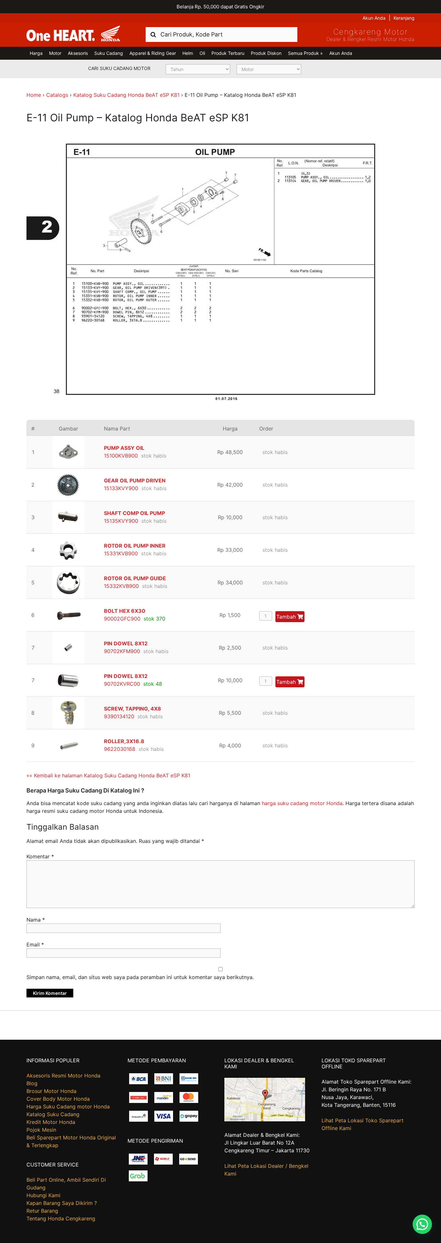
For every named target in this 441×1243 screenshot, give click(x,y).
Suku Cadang (108, 53)
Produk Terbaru (227, 53)
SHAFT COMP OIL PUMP (134, 513)
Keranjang (404, 18)
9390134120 (119, 716)
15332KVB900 (121, 586)
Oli (202, 53)
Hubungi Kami (43, 1195)
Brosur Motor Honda (51, 1091)
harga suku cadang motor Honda (302, 803)
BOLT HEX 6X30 (124, 611)
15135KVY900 (121, 521)
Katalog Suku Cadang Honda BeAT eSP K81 (126, 95)
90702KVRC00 (122, 684)
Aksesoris (78, 53)
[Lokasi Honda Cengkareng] (264, 1119)
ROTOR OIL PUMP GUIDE (135, 578)
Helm (187, 53)
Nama (35, 919)
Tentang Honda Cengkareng (60, 1218)
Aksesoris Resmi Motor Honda (63, 1075)
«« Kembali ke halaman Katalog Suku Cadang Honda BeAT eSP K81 (108, 775)
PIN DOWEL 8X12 (126, 643)
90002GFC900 (122, 618)
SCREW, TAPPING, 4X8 (132, 708)
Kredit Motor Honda (50, 1122)
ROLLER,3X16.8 (124, 741)
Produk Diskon (266, 53)
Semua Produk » (305, 53)
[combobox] (221, 34)
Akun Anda (374, 18)
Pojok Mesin (41, 1130)
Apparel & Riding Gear (152, 53)
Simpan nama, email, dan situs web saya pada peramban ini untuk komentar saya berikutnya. (140, 977)
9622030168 (119, 749)
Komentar (40, 856)
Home (33, 95)
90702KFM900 (122, 651)
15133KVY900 (121, 488)
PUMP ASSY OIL (124, 448)
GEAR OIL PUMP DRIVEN (135, 480)
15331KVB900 (121, 553)
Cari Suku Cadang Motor (119, 68)
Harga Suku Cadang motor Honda (68, 1106)
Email (35, 944)
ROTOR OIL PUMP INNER (135, 545)
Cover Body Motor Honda (58, 1099)
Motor (55, 53)
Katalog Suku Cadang (52, 1114)
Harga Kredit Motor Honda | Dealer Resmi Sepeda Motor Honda (73, 33)
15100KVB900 (121, 455)
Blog (31, 1083)
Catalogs (57, 95)
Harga (36, 53)
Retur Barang (42, 1211)
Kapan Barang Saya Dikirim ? (61, 1203)
